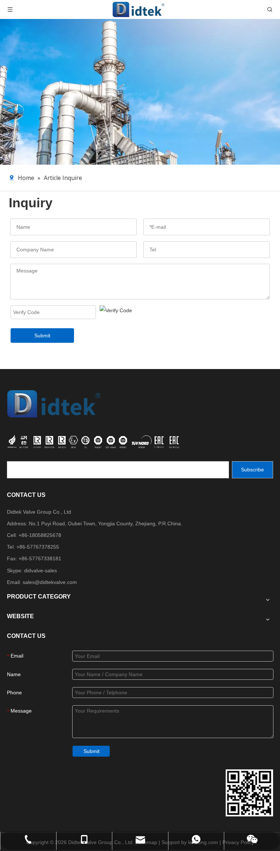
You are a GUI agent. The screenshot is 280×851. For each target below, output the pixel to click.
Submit (42, 335)
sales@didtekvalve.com (50, 582)
